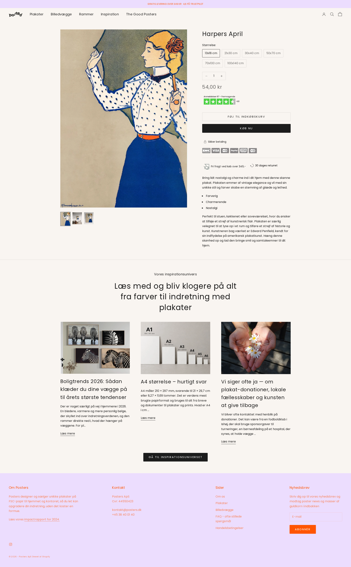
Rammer (86, 14)
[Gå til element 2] (77, 218)
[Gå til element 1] (65, 219)
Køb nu (246, 128)
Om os (220, 496)
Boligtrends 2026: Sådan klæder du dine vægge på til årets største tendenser (93, 389)
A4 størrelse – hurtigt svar (174, 381)
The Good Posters (141, 14)
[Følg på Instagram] (10, 544)
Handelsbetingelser (230, 528)
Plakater (37, 14)
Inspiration (110, 14)
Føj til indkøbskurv (246, 116)
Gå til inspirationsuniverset (176, 457)
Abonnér (303, 529)
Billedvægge (61, 14)
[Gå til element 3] (89, 218)
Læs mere (67, 433)
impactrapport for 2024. (42, 519)
